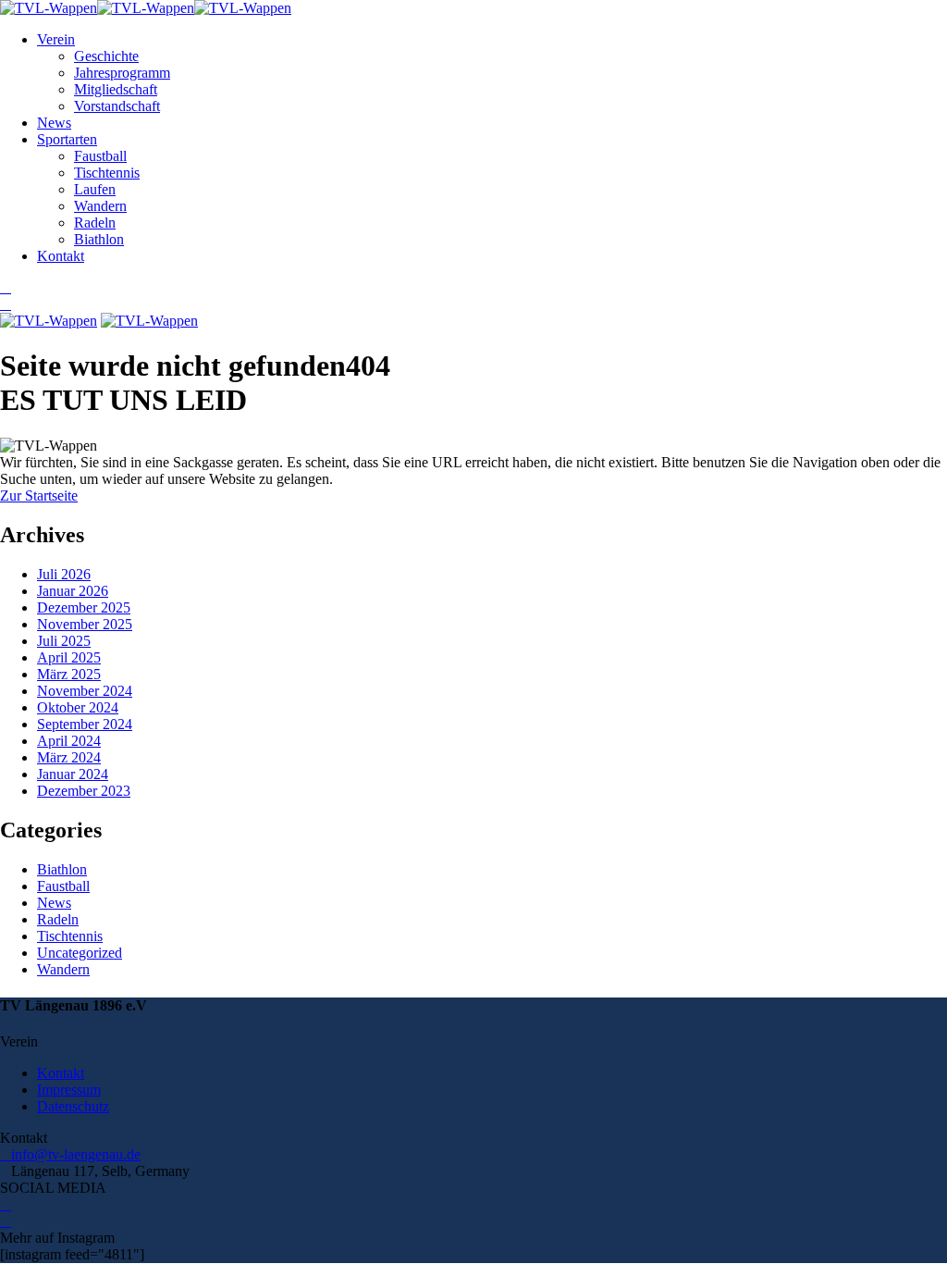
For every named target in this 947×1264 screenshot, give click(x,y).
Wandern (100, 206)
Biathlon (99, 239)
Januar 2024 (72, 774)
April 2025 (69, 657)
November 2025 (84, 624)
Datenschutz (73, 1106)
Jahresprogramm (122, 73)
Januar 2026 (72, 591)
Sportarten (67, 139)
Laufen (95, 189)
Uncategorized (79, 952)
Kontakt (60, 256)
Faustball (100, 156)
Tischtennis (107, 172)
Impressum (69, 1089)
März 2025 (69, 674)
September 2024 (84, 724)
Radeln (95, 222)
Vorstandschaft (117, 106)
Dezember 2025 (83, 607)
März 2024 (69, 757)
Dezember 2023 (83, 791)
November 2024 (84, 691)
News (54, 122)
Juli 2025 (64, 641)
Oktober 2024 (77, 707)
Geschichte (106, 56)
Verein (56, 39)
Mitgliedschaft (115, 89)
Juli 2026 (64, 574)
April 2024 (69, 741)
